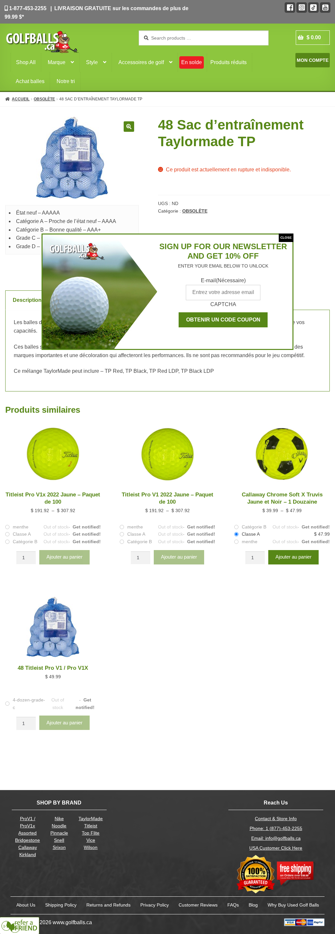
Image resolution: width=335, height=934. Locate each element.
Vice (90, 840)
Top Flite (90, 833)
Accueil (20, 99)
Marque (56, 62)
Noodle (59, 825)
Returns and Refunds (108, 905)
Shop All (26, 62)
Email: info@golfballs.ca (276, 838)
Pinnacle (59, 833)
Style (92, 62)
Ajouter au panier (64, 557)
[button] (129, 126)
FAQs (233, 905)
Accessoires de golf (141, 62)
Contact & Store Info (276, 818)
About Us (25, 905)
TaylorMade (91, 818)
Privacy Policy (154, 905)
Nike (59, 818)
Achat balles (30, 81)
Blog (253, 905)
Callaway (27, 847)
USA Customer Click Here (275, 848)
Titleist (90, 825)
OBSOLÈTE (44, 99)
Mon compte (312, 60)
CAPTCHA (223, 304)
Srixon (59, 847)
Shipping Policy (61, 905)
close (286, 237)
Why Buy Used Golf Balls (293, 905)
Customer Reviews (198, 905)
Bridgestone (27, 840)
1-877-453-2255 (27, 8)
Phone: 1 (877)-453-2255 (276, 828)
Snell (59, 840)
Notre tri (66, 81)
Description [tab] (27, 300)
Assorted (27, 833)
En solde (191, 62)
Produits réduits (228, 62)
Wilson (90, 847)
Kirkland (27, 854)
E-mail (223, 280)
